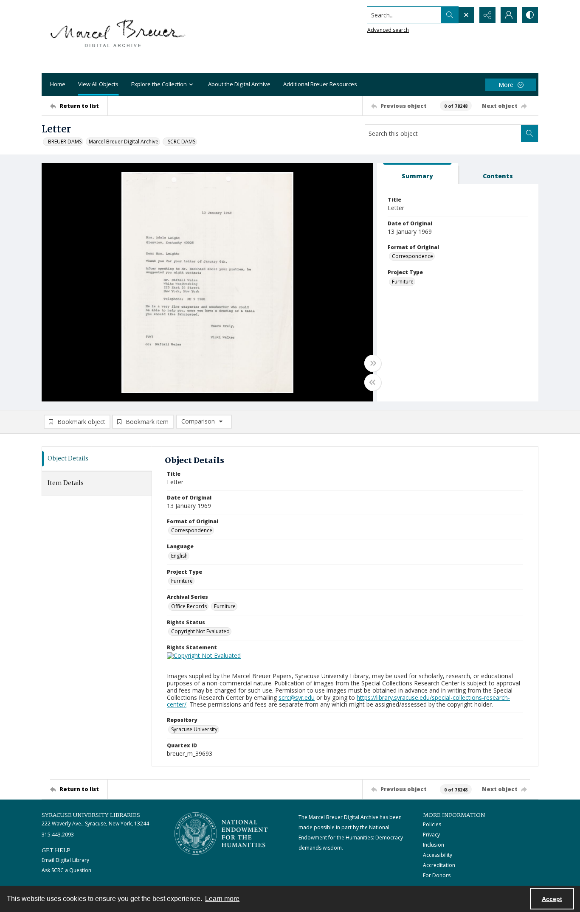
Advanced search (388, 30)
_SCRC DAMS (180, 141)
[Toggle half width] (372, 382)
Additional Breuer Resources (320, 84)
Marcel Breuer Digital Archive (123, 141)
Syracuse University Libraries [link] (91, 815)
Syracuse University (194, 729)
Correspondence (412, 256)
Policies (432, 824)
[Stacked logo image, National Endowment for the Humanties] (221, 833)
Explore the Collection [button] (159, 84)
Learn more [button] (222, 898)
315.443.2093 (58, 834)
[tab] (417, 174)
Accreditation (439, 865)
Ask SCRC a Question (66, 870)
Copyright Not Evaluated (200, 631)
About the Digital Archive (239, 84)
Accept (552, 898)
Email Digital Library (65, 860)
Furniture (403, 281)
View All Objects (98, 84)
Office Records (189, 606)
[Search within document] (529, 133)
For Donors (436, 875)
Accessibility (437, 855)
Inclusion (433, 844)
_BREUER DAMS (64, 141)
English (179, 555)
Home (57, 84)
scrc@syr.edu (297, 697)
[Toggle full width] (372, 363)
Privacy (431, 834)
